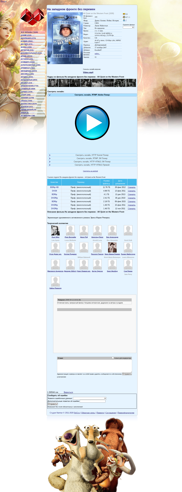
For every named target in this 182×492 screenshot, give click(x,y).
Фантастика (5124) (29, 104)
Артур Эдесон (97, 271)
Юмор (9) (24, 112)
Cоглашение (111, 413)
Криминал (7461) (28, 68)
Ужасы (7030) (26, 101)
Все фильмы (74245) (29, 32)
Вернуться (68, 392)
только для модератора (122, 358)
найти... (97, 53)
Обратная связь (88, 413)
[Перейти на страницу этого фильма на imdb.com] (124, 14)
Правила (100, 413)
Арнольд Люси (97, 237)
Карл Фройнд (112, 271)
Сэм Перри (128, 271)
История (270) (27, 59)
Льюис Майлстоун (128, 254)
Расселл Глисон (97, 254)
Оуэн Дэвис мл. (55, 254)
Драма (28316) (26, 56)
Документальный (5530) (31, 53)
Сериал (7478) (26, 92)
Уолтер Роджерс (70, 254)
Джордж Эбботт (70, 271)
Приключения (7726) (29, 86)
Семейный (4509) (28, 89)
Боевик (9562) (27, 41)
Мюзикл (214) (26, 83)
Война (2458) (26, 47)
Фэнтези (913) (27, 107)
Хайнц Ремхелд (55, 288)
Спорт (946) (26, 95)
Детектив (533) (27, 50)
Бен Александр (112, 237)
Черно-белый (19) (28, 109)
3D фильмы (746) (28, 115)
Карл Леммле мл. (84, 271)
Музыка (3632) (27, 77)
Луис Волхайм (70, 237)
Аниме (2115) (26, 35)
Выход (4, 1)
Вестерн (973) (26, 44)
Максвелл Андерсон (55, 271)
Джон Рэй (84, 237)
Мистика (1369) (27, 74)
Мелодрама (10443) (29, 71)
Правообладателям (126, 413)
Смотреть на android (90, 171)
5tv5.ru (77, 413)
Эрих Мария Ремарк (112, 254)
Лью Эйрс (55, 237)
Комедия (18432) (28, 62)
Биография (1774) (28, 38)
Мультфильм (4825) (29, 80)
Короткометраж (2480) (30, 65)
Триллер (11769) (27, 98)
